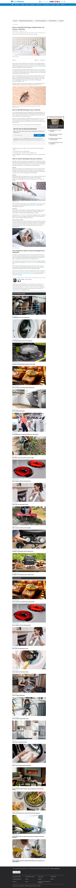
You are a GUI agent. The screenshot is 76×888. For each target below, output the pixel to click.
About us (52, 879)
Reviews (22, 4)
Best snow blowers (52, 20)
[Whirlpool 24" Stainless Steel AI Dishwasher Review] (55, 124)
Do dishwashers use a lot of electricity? (55, 131)
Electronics (39, 4)
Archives (26, 879)
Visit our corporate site (55, 868)
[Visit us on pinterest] (57, 1)
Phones (53, 4)
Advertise (40, 879)
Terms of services (27, 138)
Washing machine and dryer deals (25, 20)
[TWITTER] (19, 281)
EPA (38, 258)
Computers (32, 4)
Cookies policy (53, 876)
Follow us (37, 60)
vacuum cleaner (22, 215)
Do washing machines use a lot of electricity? (56, 143)
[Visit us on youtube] (55, 1)
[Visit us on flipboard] (59, 1)
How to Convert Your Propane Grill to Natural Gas (56, 135)
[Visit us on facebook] (50, 1)
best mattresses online (36, 66)
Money (57, 4)
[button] (63, 1)
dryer (43, 179)
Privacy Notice (15, 139)
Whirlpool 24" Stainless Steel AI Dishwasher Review (56, 126)
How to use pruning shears (41, 20)
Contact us (15, 881)
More (62, 4)
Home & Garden (46, 4)
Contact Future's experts (29, 876)
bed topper (31, 176)
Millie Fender (15, 31)
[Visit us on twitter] (52, 1)
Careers (26, 881)
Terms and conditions (17, 876)
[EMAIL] (20, 281)
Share (15, 60)
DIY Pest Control (41, 118)
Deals (27, 4)
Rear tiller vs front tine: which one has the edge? (56, 139)
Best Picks (17, 4)
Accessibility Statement (17, 879)
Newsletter (43, 60)
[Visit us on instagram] (53, 1)
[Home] (12, 4)
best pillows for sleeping (34, 205)
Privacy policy (40, 876)
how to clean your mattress (31, 262)
